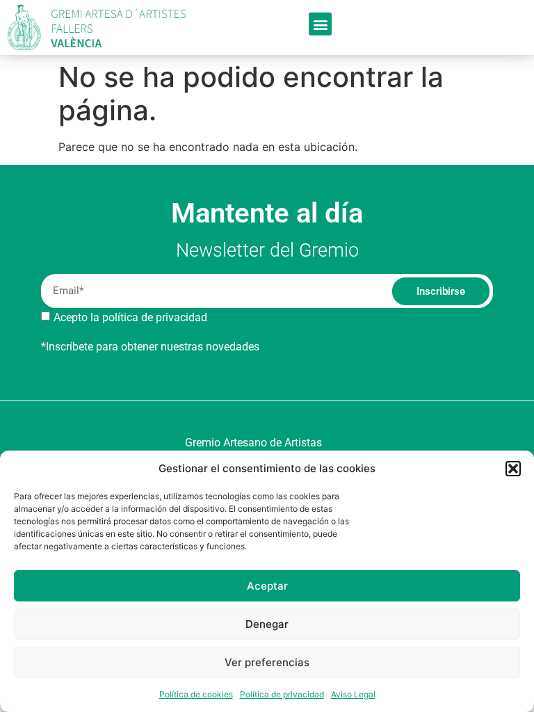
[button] (513, 469)
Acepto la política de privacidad (130, 317)
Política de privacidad (282, 694)
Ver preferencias (267, 662)
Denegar (267, 624)
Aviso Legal (353, 694)
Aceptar (267, 585)
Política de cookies (196, 694)
